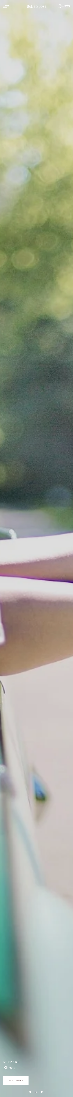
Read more (16, 1080)
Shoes (9, 1067)
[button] (30, 1092)
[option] (36, 548)
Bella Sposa (36, 6)
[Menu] (5, 6)
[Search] (60, 7)
